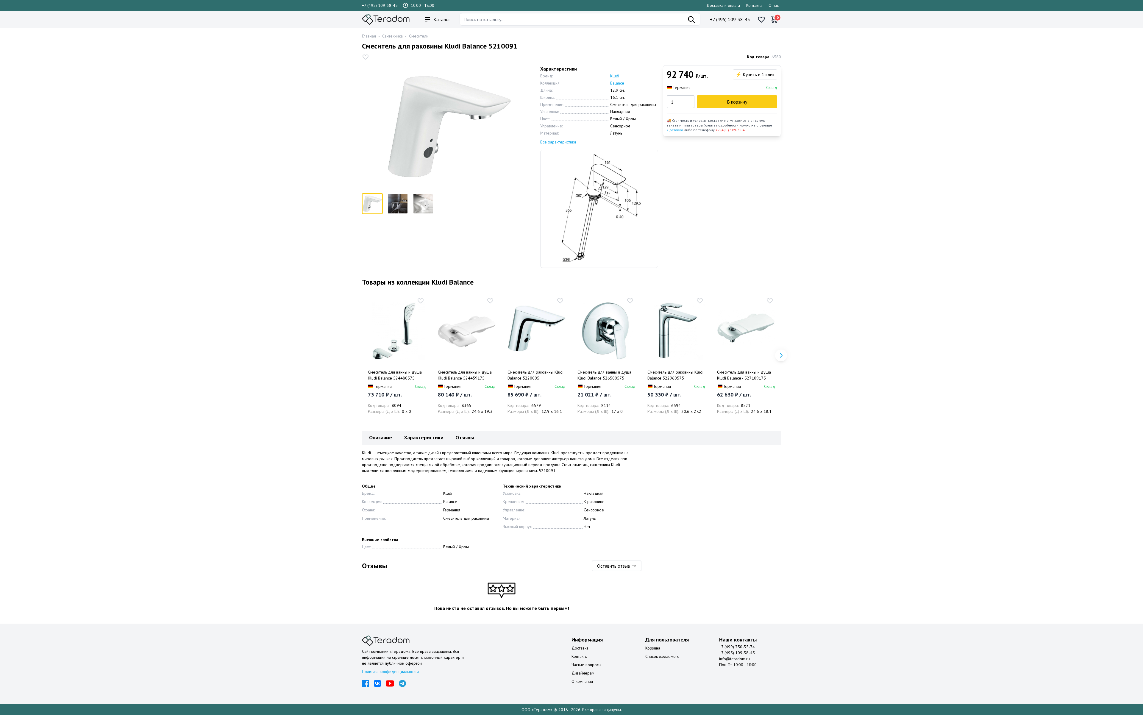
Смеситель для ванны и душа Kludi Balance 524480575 (395, 375)
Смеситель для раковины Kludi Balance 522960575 (675, 375)
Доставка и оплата (723, 5)
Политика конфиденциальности (390, 671)
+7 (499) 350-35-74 (737, 647)
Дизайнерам (583, 673)
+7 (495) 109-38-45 (380, 5)
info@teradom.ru (734, 658)
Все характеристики (558, 142)
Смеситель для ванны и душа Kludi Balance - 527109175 (744, 375)
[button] (781, 355)
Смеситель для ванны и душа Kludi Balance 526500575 (604, 375)
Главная (369, 36)
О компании (582, 681)
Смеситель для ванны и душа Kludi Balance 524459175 (465, 375)
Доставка (675, 130)
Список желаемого (662, 656)
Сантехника (392, 36)
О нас (774, 5)
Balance (617, 83)
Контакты (754, 5)
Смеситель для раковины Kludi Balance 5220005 (535, 375)
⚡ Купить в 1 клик (755, 74)
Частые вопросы (586, 664)
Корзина (652, 648)
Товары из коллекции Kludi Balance (418, 282)
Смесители (418, 36)
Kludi (614, 76)
